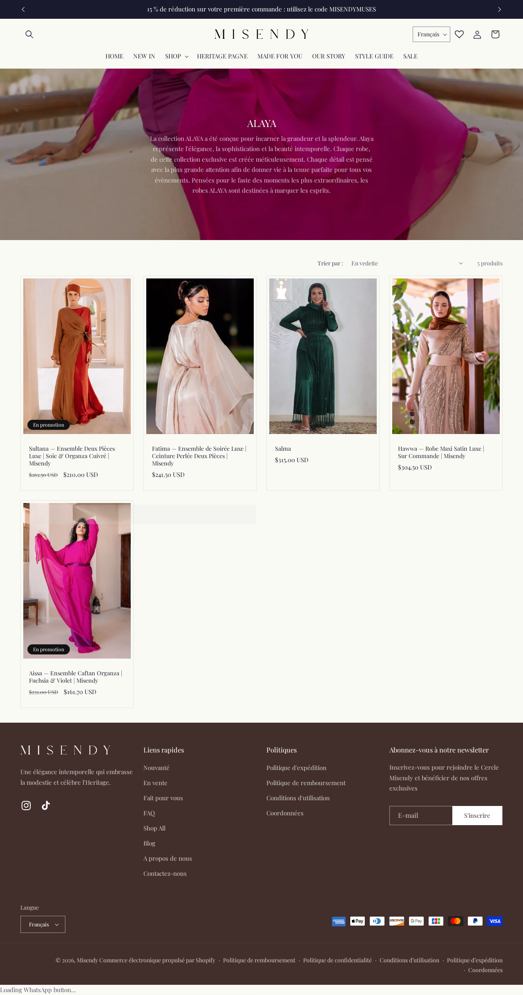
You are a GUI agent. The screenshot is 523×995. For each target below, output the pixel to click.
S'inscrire (477, 815)
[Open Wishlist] (459, 34)
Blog (149, 843)
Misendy (87, 960)
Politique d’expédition (475, 960)
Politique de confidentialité (337, 960)
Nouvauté (156, 768)
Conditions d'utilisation (298, 798)
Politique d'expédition (296, 768)
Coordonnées (285, 813)
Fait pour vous (163, 798)
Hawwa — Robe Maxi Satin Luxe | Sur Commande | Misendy (441, 452)
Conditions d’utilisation (409, 960)
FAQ (149, 813)
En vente (155, 783)
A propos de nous (167, 858)
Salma (283, 448)
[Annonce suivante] (500, 9)
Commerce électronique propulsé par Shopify (157, 960)
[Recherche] (29, 34)
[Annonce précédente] (23, 9)
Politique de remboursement (306, 783)
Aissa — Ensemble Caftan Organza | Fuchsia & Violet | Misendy (75, 677)
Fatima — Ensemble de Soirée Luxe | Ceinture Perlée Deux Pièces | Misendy (199, 456)
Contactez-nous (165, 873)
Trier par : (330, 263)
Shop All (154, 828)
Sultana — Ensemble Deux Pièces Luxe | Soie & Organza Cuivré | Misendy (72, 456)
